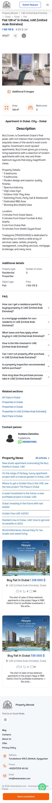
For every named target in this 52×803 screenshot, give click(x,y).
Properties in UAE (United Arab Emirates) (24, 411)
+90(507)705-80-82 (18, 768)
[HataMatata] (7, 705)
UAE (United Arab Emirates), (24, 585)
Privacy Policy (9, 747)
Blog (4, 730)
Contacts (6, 734)
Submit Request (30, 4)
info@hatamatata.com (19, 778)
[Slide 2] (14, 94)
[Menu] (47, 4)
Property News (12, 458)
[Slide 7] (31, 94)
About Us (6, 739)
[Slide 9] (38, 94)
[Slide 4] (21, 94)
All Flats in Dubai (11, 397)
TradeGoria (24, 438)
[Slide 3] (17, 94)
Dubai (43, 585)
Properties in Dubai (12, 402)
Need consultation (26, 796)
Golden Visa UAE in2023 (15, 513)
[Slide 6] (28, 94)
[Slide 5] (24, 94)
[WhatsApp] (42, 787)
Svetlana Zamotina (28, 433)
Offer (4, 743)
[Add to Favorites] (24, 36)
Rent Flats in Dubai (12, 416)
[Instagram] (5, 720)
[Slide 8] (35, 94)
